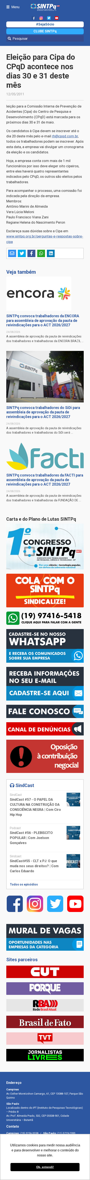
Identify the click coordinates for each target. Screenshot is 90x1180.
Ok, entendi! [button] (45, 1167)
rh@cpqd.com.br (65, 136)
